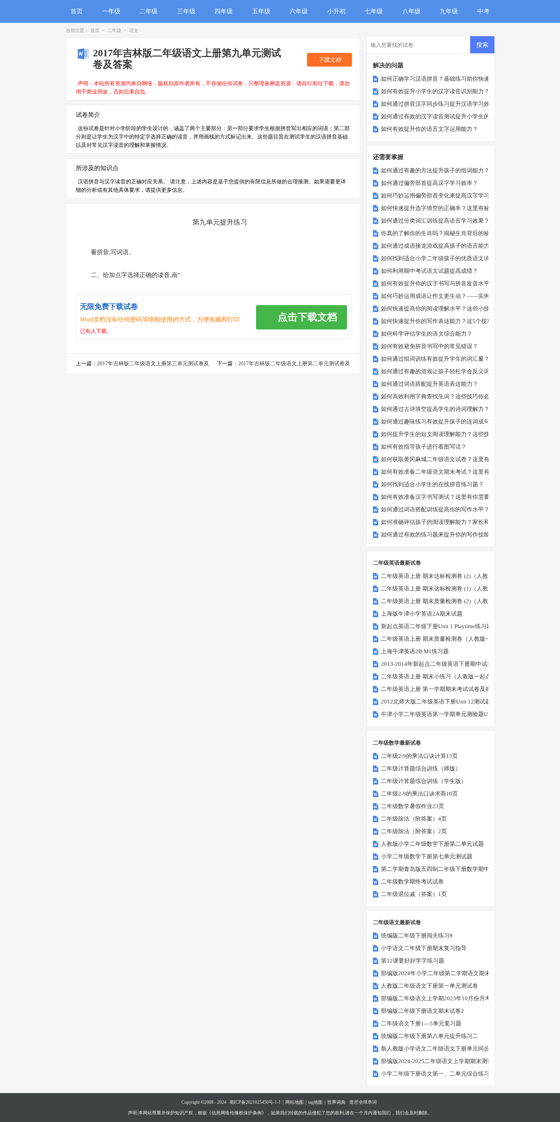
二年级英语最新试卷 (397, 563)
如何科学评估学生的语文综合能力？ (426, 334)
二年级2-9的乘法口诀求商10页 (419, 794)
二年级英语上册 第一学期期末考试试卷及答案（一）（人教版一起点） (470, 689)
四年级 (223, 11)
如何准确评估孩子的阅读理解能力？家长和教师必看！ (449, 522)
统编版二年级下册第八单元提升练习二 (429, 1036)
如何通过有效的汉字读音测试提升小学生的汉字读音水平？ (455, 116)
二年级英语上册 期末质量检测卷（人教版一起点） (444, 639)
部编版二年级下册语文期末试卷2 (422, 1011)
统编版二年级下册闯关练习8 (417, 936)
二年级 (148, 11)
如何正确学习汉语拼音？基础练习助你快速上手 (441, 79)
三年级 (186, 11)
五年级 (261, 11)
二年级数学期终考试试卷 (412, 882)
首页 (76, 11)
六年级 (299, 11)
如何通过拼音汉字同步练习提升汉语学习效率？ (441, 104)
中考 (483, 11)
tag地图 (315, 1102)
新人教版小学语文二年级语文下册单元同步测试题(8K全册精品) (461, 1049)
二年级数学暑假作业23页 (412, 806)
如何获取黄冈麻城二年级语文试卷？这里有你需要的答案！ (455, 459)
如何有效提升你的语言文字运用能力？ (429, 129)
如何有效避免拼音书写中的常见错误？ (429, 346)
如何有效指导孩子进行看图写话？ (424, 447)
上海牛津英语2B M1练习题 (415, 651)
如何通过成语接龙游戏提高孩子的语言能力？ (438, 246)
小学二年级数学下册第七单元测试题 (426, 856)
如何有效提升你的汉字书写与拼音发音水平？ (438, 283)
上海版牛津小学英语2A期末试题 (421, 614)
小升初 (336, 11)
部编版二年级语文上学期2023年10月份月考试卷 (441, 998)
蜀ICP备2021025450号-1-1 (255, 1102)
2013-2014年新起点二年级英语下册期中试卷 (437, 664)
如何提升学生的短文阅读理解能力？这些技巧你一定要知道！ (458, 434)
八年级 (411, 11)
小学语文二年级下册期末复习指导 (424, 948)
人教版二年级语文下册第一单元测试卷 (429, 986)
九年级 (449, 11)
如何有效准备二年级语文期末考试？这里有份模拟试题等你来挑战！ (466, 472)
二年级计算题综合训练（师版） (421, 769)
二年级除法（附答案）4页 (414, 819)
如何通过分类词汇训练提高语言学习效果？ (435, 221)
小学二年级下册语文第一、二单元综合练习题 (438, 1074)
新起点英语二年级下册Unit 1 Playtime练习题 (436, 626)
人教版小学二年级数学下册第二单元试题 (432, 844)
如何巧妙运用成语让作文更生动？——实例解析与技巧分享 (455, 296)
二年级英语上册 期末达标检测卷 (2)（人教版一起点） (449, 576)
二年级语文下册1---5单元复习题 (421, 1023)
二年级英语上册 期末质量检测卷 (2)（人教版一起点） (449, 601)
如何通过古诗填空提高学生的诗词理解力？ (435, 409)
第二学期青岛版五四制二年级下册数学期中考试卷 (444, 869)
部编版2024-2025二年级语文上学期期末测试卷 (440, 1061)
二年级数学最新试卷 (397, 743)
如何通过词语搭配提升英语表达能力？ (429, 384)
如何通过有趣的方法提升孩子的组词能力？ (435, 170)
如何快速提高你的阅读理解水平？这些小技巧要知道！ (449, 309)
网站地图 (294, 1102)
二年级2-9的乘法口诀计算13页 (419, 756)
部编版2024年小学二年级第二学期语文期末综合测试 (447, 973)
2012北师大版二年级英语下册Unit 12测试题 (436, 702)
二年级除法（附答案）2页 (414, 831)
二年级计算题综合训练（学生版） (424, 781)
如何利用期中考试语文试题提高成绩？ (429, 271)
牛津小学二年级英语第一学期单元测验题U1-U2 (440, 714)
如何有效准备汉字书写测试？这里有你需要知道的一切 (449, 497)
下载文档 (329, 60)
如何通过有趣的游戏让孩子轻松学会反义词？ (438, 371)
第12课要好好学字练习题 (412, 961)
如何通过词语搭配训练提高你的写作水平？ (435, 509)
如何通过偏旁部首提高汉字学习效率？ (429, 183)
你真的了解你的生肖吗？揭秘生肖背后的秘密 (438, 233)
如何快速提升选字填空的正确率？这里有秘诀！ (441, 208)
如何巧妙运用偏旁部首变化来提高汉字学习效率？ (444, 196)
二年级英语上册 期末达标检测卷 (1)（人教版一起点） (449, 589)
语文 (133, 30)
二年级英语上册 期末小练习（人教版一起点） (439, 676)
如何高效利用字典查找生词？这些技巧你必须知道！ (446, 396)
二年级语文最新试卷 (397, 922)
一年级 (111, 11)
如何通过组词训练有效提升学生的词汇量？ (435, 359)
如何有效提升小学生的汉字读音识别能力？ (435, 91)
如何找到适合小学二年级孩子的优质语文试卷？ (441, 258)
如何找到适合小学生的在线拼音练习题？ (432, 484)
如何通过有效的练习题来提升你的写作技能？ (438, 535)
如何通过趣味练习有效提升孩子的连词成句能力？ (444, 422)
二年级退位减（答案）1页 (414, 894)
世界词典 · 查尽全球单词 (352, 1102)
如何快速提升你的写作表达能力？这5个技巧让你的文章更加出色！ (465, 321)
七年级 (374, 11)
